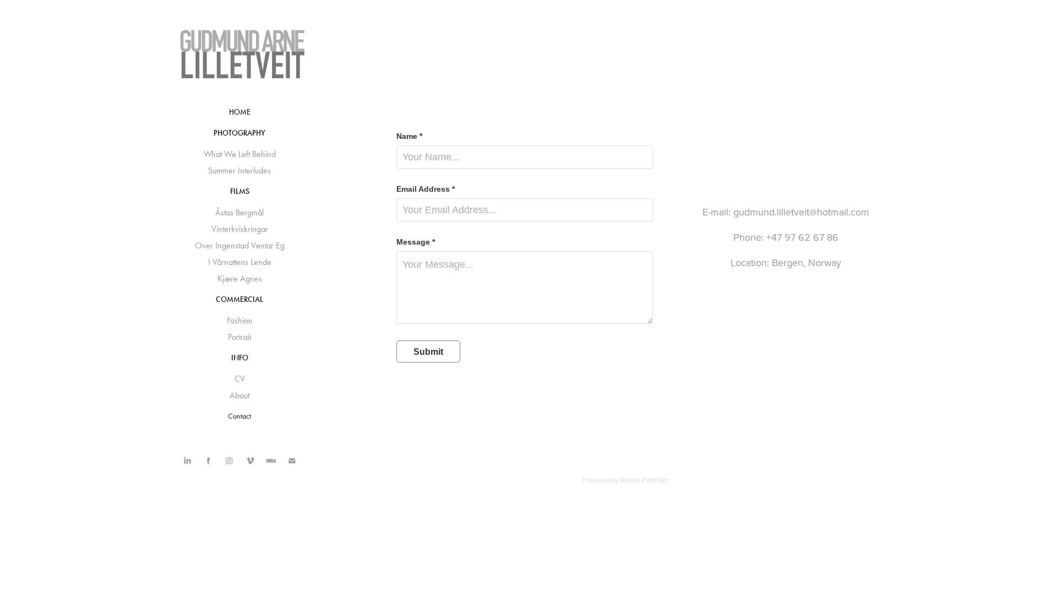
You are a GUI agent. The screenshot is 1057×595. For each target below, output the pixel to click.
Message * (415, 242)
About (239, 395)
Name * (409, 136)
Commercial (239, 299)
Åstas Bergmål (239, 212)
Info (239, 358)
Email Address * (425, 189)
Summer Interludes (239, 170)
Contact (239, 416)
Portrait (239, 337)
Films (239, 191)
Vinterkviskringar (239, 229)
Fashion (240, 320)
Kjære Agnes (239, 278)
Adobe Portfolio (644, 480)
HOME (239, 112)
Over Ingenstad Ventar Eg (240, 245)
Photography (239, 133)
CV (240, 379)
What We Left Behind (240, 154)
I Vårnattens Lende (239, 262)
